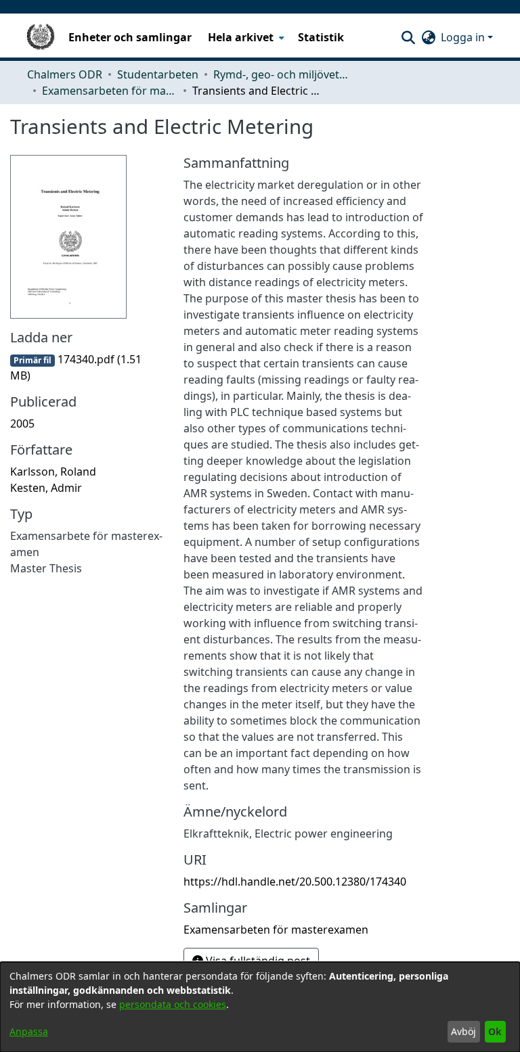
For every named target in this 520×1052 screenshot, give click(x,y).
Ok (495, 1031)
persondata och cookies (172, 1004)
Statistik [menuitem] (321, 37)
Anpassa (28, 1031)
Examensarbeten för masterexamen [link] (109, 90)
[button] (407, 37)
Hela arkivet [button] (241, 37)
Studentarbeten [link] (157, 74)
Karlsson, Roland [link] (53, 471)
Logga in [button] (464, 37)
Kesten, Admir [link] (46, 487)
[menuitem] (244, 37)
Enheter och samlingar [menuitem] (130, 37)
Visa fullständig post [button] (256, 960)
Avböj (463, 1031)
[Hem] (40, 37)
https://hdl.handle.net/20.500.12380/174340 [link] (294, 881)
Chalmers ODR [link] (64, 74)
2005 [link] (22, 423)
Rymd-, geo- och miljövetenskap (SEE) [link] (281, 74)
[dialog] (260, 1007)
